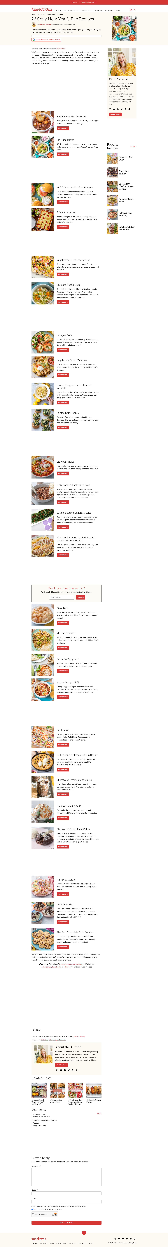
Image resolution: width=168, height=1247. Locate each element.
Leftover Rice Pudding (125, 214)
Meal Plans (98, 10)
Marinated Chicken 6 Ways (93, 1101)
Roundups (60, 14)
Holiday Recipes (54, 1040)
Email (34, 1198)
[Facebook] (65, 1070)
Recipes (58, 10)
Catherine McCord (45, 24)
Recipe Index (40, 14)
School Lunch (86, 10)
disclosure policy (61, 48)
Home (33, 14)
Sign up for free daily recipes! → (84, 2)
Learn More (61, 1065)
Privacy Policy (132, 1243)
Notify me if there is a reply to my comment (47, 1209)
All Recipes (44, 1040)
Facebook (56, 967)
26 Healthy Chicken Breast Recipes (126, 186)
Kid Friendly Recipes (71, 10)
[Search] (134, 10)
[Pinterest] (73, 1070)
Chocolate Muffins (124, 172)
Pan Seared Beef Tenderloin (126, 228)
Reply (99, 1113)
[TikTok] (76, 1070)
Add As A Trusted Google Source (48, 39)
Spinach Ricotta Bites (126, 200)
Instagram (47, 967)
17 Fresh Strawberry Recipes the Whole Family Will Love (75, 1102)
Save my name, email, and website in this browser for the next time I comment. (59, 1206)
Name (34, 1190)
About (118, 10)
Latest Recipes (51, 14)
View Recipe (63, 128)
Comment (36, 1166)
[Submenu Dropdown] (61, 10)
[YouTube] (61, 1070)
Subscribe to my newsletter (70, 964)
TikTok (67, 967)
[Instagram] (57, 1070)
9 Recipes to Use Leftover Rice (56, 1101)
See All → (133, 146)
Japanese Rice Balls (126, 158)
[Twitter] (69, 1070)
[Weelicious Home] (41, 9)
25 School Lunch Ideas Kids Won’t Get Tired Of (37, 1102)
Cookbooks (109, 10)
